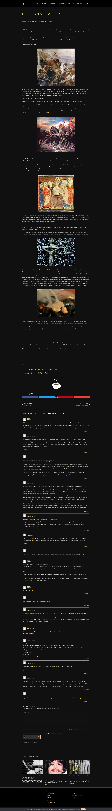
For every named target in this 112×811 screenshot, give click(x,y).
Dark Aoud (45, 37)
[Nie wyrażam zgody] (110, 809)
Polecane (71, 4)
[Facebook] (87, 3)
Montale (42, 21)
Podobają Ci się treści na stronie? (39, 369)
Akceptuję (83, 809)
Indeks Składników (50, 802)
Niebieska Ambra (40, 33)
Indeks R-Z (49, 800)
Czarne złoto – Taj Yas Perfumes (78, 776)
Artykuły (43, 4)
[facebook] (73, 798)
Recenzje (52, 4)
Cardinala (50, 89)
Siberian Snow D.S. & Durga (53, 776)
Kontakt (79, 4)
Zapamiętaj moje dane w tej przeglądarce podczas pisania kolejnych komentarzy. (43, 733)
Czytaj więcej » (48, 784)
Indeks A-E (49, 795)
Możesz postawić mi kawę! (35, 373)
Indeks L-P (49, 799)
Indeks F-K (49, 797)
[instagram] (75, 798)
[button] (84, 3)
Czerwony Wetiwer (49, 33)
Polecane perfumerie (77, 795)
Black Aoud (41, 31)
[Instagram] (90, 3)
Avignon (46, 89)
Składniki (62, 4)
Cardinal (27, 217)
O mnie (35, 4)
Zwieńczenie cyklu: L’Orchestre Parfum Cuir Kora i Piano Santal (32, 776)
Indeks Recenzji (50, 793)
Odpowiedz (86, 431)
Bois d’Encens (58, 89)
